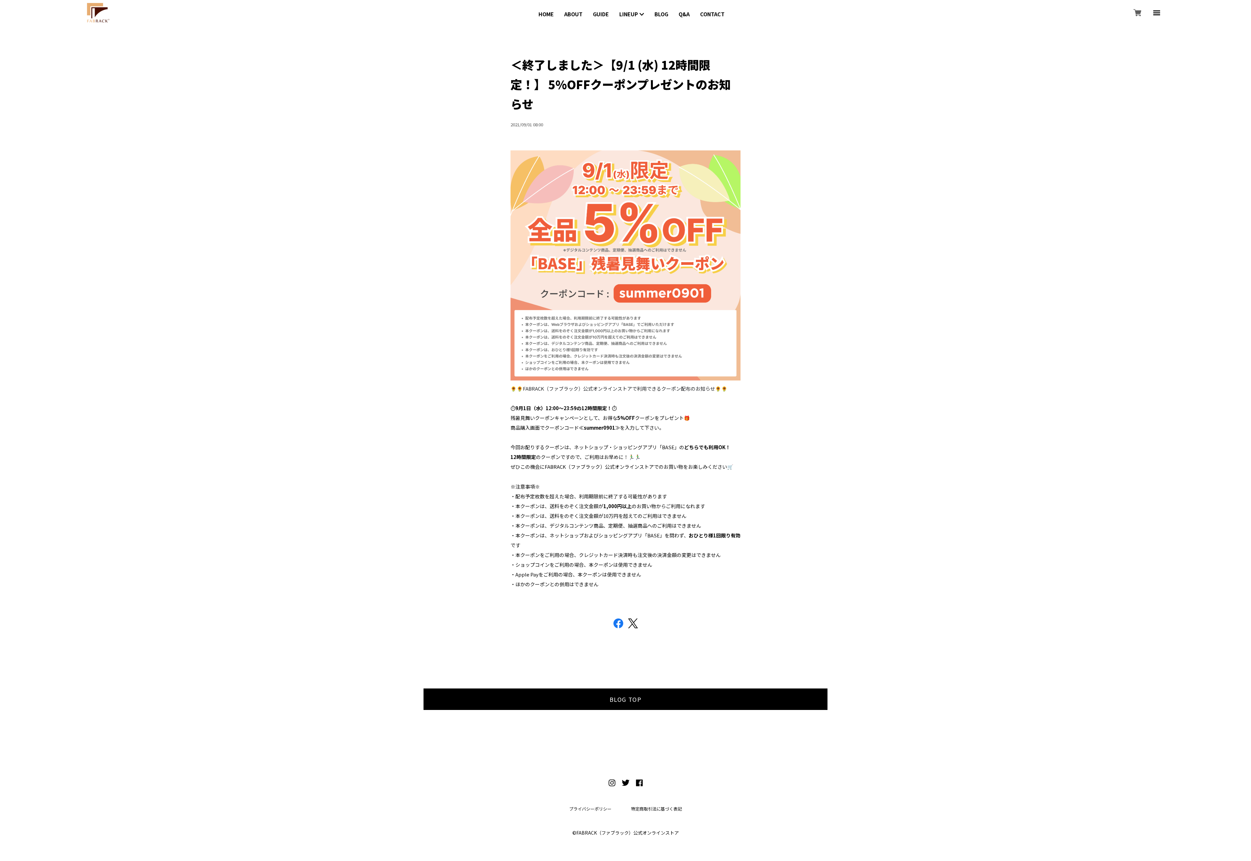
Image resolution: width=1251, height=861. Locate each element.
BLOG (661, 14)
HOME (546, 14)
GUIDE (601, 14)
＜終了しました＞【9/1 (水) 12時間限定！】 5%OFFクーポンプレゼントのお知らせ (620, 84)
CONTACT (712, 14)
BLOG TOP (626, 699)
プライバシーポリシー (590, 809)
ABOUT (573, 14)
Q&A (684, 14)
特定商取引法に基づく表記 (656, 809)
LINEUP (628, 14)
